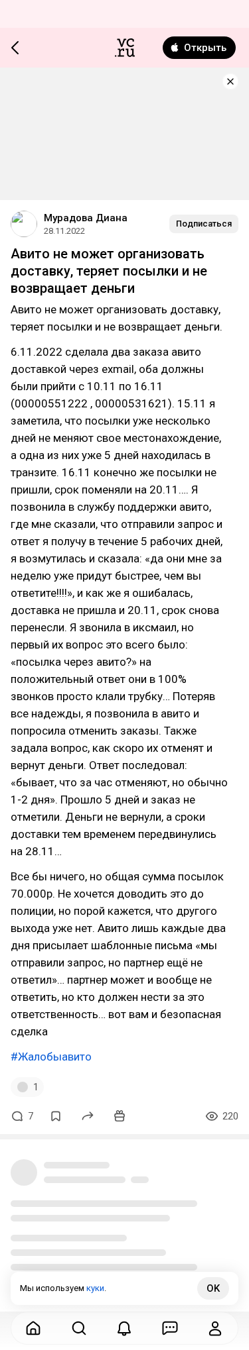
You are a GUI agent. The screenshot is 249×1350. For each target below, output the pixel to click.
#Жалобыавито (51, 1056)
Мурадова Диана (85, 218)
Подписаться (204, 224)
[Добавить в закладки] (55, 1116)
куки (95, 1288)
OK (213, 1288)
